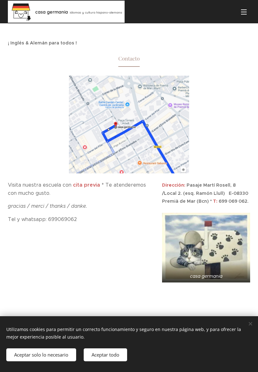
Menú (244, 11)
